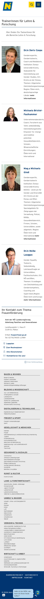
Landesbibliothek (9, 398)
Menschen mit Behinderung (12, 442)
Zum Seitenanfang (34, 362)
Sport (5, 423)
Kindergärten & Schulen (11, 395)
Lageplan (10, 343)
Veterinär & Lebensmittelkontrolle (14, 494)
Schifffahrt (7, 548)
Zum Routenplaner (14, 347)
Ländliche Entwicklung (11, 492)
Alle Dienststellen (14, 352)
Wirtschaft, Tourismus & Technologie (15, 567)
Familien (6, 431)
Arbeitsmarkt (8, 557)
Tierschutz (7, 448)
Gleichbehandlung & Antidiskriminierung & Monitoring (20, 434)
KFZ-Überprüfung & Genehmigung (14, 538)
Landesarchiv (8, 397)
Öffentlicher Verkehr (10, 546)
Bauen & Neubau (9, 377)
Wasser (6, 519)
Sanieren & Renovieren (11, 381)
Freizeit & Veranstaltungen (12, 421)
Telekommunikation (10, 414)
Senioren (6, 446)
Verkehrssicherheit (9, 549)
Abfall (5, 503)
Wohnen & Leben (9, 383)
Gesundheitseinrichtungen (12, 459)
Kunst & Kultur (8, 477)
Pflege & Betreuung (10, 463)
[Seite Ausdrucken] (4, 596)
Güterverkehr (8, 536)
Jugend (6, 436)
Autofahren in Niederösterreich (13, 532)
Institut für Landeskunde (11, 400)
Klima (5, 507)
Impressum (17, 578)
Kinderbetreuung (9, 438)
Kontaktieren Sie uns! (16, 356)
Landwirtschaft (8, 490)
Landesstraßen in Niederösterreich (14, 530)
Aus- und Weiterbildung (11, 393)
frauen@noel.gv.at (18, 335)
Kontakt (28, 578)
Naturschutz (7, 513)
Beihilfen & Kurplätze (10, 469)
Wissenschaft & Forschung (12, 404)
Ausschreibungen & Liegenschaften (14, 559)
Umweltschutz (8, 517)
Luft (5, 509)
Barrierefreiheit (14, 575)
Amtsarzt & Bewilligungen (12, 457)
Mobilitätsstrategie (9, 544)
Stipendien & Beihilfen (10, 402)
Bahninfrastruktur (9, 534)
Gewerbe (6, 561)
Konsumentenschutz (10, 440)
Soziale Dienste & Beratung (12, 465)
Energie (6, 505)
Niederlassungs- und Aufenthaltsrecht (15, 444)
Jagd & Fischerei (9, 488)
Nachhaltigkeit (8, 511)
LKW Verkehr (8, 540)
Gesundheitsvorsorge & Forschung (14, 461)
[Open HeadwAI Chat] (37, 592)
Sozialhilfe (7, 467)
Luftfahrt (6, 542)
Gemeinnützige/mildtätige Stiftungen (15, 385)
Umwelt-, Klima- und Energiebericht (14, 501)
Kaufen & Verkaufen (10, 379)
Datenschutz (31, 575)
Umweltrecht (8, 515)
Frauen (6, 433)
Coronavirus (8, 456)
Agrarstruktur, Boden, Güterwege (14, 484)
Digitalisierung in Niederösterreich (14, 412)
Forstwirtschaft (8, 486)
